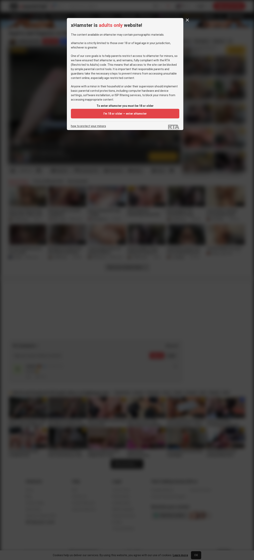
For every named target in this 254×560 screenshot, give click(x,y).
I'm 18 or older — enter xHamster (125, 113)
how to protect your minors (88, 126)
